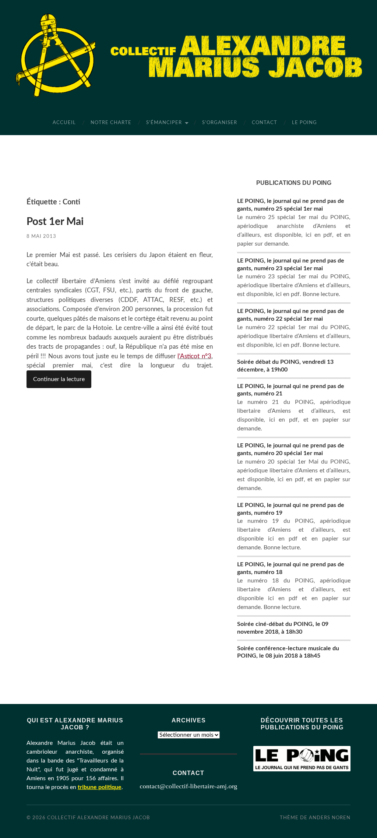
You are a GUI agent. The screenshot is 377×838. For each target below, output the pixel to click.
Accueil (64, 122)
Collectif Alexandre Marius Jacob (98, 818)
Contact (264, 122)
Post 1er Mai (55, 221)
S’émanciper (164, 122)
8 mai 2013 (41, 236)
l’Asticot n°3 (194, 356)
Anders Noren (329, 818)
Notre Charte (111, 122)
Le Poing (304, 122)
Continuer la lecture (59, 379)
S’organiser (219, 122)
